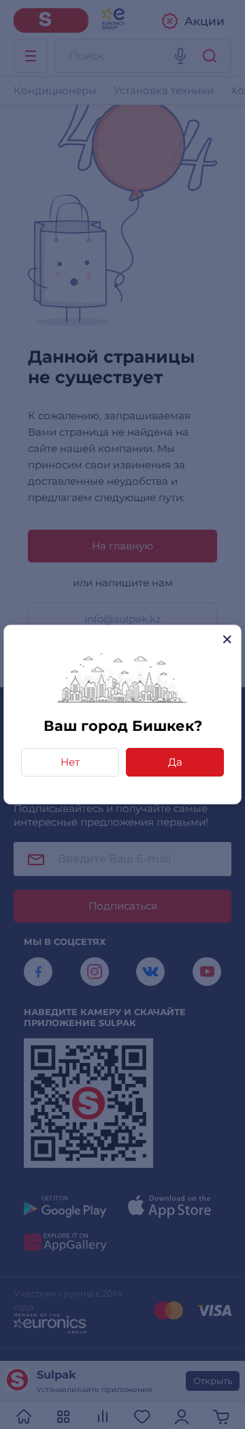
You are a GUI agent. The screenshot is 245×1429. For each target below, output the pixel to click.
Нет (70, 761)
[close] (227, 639)
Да (175, 761)
